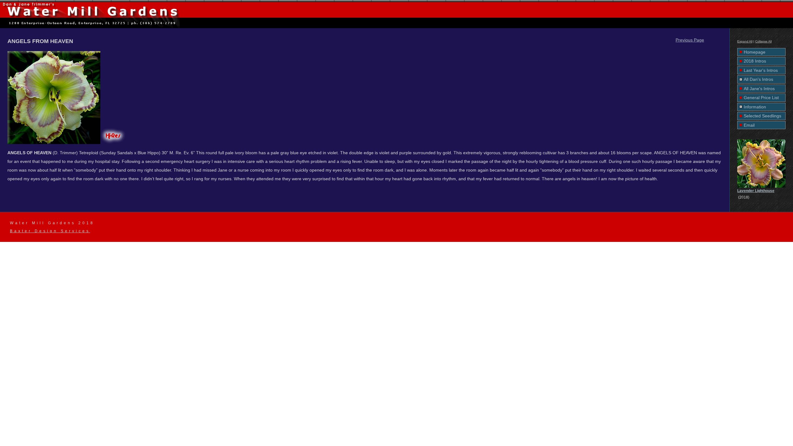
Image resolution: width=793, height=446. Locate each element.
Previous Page (690, 39)
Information (755, 106)
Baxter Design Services (50, 231)
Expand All (744, 41)
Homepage (754, 52)
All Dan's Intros (758, 79)
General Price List (761, 97)
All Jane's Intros (759, 88)
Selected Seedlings (762, 115)
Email (749, 125)
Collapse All (763, 41)
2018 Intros (755, 61)
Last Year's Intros (761, 70)
